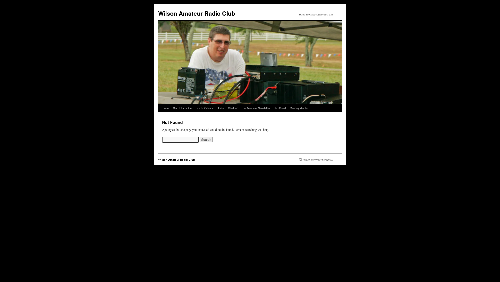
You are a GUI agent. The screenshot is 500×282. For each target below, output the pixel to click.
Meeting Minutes (299, 108)
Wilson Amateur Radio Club (196, 13)
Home (165, 108)
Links (221, 108)
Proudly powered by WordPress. (318, 159)
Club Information (182, 108)
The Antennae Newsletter (255, 108)
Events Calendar (205, 108)
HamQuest (280, 108)
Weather (233, 108)
